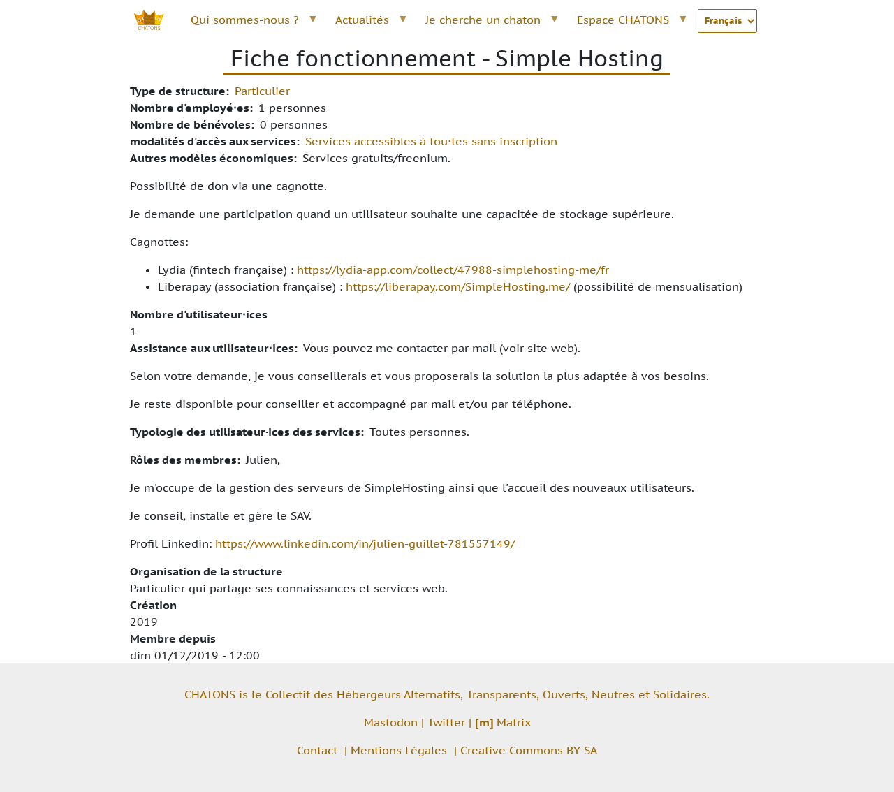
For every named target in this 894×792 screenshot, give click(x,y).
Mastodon (391, 722)
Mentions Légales (399, 750)
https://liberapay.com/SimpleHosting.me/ (458, 286)
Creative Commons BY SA (528, 750)
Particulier (262, 91)
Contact (317, 750)
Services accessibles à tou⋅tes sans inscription (431, 141)
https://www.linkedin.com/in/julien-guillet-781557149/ (365, 543)
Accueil (156, 20)
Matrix (503, 722)
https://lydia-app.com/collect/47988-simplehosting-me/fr (453, 270)
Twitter (446, 722)
